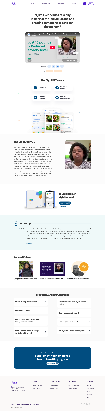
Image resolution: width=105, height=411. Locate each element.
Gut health (49, 71)
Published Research (72, 388)
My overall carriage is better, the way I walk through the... (25, 279)
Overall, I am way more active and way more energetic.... (51, 279)
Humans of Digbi (46, 3)
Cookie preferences (26, 404)
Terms (18, 404)
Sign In (90, 3)
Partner (33, 3)
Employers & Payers (37, 385)
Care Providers (36, 388)
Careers (88, 391)
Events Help (89, 394)
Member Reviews (54, 388)
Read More (29, 243)
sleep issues (58, 71)
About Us (74, 3)
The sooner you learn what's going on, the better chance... (78, 279)
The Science (61, 3)
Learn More (63, 206)
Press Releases (90, 388)
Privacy (13, 404)
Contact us (36, 404)
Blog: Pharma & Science (73, 385)
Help (88, 397)
